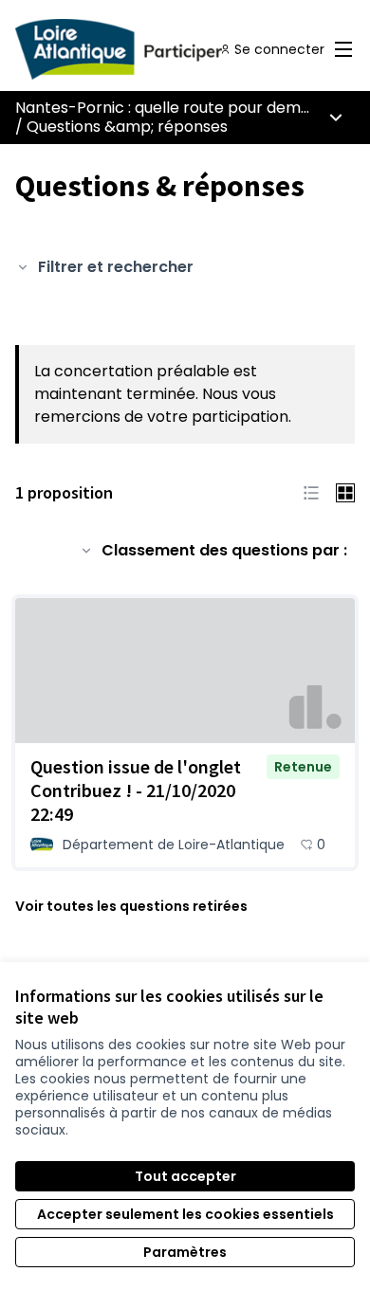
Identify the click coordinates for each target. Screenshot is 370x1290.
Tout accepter (185, 1176)
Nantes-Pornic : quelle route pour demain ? (175, 107)
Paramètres (185, 1252)
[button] (311, 492)
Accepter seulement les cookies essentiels (185, 1214)
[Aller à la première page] (141, 49)
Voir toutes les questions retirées (131, 906)
